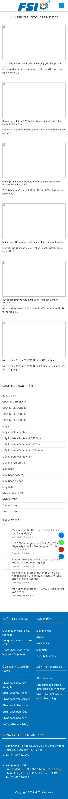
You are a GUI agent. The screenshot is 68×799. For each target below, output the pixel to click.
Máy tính (7, 487)
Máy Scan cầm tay (13, 474)
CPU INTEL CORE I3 (14, 407)
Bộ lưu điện (9, 395)
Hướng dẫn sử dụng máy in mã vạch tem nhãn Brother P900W (30, 301)
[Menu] (4, 5)
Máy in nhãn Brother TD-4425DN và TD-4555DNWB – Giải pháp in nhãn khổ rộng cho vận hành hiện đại (36, 575)
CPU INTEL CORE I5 (14, 413)
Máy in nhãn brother (14, 462)
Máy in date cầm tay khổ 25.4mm (22, 450)
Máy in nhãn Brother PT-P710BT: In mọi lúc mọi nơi (28, 360)
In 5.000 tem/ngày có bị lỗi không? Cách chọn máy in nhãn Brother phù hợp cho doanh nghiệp (36, 546)
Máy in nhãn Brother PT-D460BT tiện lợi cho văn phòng (38, 590)
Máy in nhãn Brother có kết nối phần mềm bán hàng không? (37, 532)
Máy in (6, 426)
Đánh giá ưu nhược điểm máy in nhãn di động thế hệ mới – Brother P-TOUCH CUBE (31, 183)
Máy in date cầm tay (14, 432)
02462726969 (61, 542)
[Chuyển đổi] (64, 426)
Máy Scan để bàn (12, 480)
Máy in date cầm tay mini (17, 456)
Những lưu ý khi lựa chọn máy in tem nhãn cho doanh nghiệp (33, 242)
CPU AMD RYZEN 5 (14, 401)
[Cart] (61, 5)
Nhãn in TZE (9, 499)
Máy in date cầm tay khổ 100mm (22, 438)
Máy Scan (8, 468)
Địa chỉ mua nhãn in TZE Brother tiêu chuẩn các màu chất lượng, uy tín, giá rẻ (32, 122)
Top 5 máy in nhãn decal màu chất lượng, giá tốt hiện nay (31, 63)
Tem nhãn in (9, 505)
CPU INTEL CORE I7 (14, 419)
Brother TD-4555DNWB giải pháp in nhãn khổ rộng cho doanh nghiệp (36, 561)
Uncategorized (11, 511)
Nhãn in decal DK (12, 493)
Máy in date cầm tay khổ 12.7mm (22, 444)
